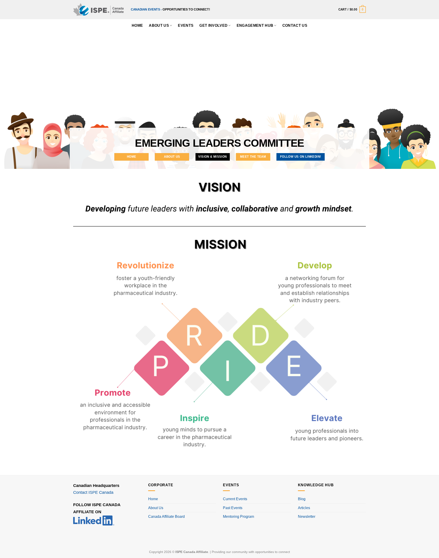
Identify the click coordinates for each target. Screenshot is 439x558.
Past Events (232, 508)
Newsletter (306, 516)
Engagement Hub (255, 25)
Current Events (235, 499)
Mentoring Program (238, 516)
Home (153, 499)
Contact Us (294, 25)
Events (185, 25)
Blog (301, 499)
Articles (304, 508)
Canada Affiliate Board (166, 516)
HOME (137, 25)
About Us (159, 25)
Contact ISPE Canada (93, 492)
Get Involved (213, 25)
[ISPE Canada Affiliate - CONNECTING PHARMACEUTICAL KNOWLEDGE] (98, 9)
